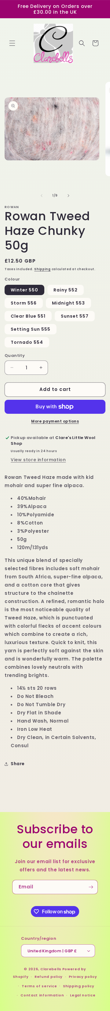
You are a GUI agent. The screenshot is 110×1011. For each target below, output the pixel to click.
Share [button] (18, 764)
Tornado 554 (27, 342)
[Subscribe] (90, 887)
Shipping (42, 269)
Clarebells (50, 969)
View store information (38, 460)
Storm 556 (24, 303)
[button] (12, 43)
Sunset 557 (75, 316)
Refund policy (49, 976)
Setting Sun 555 (30, 329)
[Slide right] (68, 195)
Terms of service (39, 986)
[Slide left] (41, 195)
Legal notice (82, 995)
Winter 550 (24, 290)
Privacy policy (83, 976)
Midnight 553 (68, 303)
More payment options (55, 421)
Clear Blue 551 (28, 316)
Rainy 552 (65, 290)
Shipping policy (78, 986)
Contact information (42, 995)
